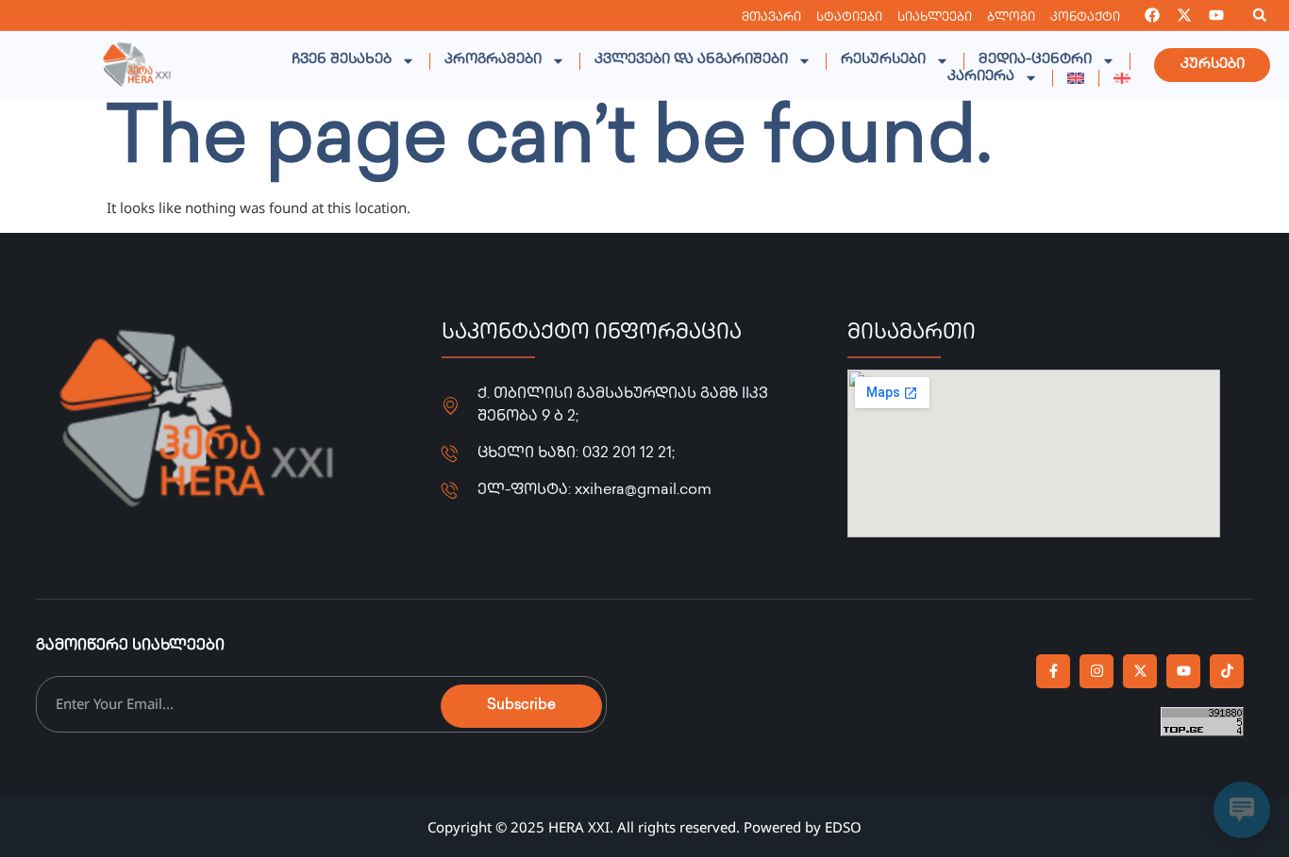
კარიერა (980, 77)
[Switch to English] (1075, 78)
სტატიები (849, 18)
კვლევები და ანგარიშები (691, 60)
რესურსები (883, 60)
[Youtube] (1216, 15)
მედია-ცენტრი (1035, 60)
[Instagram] (1096, 671)
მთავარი (771, 18)
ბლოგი (1011, 18)
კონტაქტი (1085, 18)
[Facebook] (1152, 15)
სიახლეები (934, 18)
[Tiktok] (1227, 671)
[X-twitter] (1184, 15)
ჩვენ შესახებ (342, 60)
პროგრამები (493, 60)
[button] (1260, 15)
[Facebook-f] (1053, 671)
